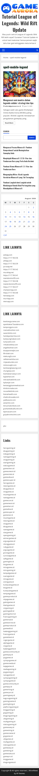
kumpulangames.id (11, 585)
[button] (3, 50)
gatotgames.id (9, 602)
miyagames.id (8, 599)
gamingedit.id (8, 611)
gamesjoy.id (8, 654)
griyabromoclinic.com (11, 414)
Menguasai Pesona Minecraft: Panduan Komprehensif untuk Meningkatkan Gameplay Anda (17, 150)
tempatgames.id (9, 573)
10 (6, 217)
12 (15, 217)
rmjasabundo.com (10, 362)
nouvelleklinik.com (10, 391)
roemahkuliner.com (11, 330)
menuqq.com (8, 301)
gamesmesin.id (9, 471)
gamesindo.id (8, 474)
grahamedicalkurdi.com (12, 408)
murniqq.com (8, 298)
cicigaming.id (8, 608)
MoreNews (33, 770)
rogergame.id (8, 640)
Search (6, 131)
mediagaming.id (9, 669)
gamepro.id (7, 756)
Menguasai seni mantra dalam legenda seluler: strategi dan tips (19, 84)
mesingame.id (8, 521)
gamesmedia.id (9, 663)
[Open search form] (37, 50)
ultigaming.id (8, 718)
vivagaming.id (8, 460)
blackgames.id (9, 605)
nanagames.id (9, 675)
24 (6, 226)
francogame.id (9, 634)
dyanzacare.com (9, 411)
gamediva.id (8, 509)
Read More (10, 123)
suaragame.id (8, 576)
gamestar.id (8, 515)
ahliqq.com (7, 261)
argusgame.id (8, 550)
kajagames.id (8, 666)
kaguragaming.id (10, 698)
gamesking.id (8, 730)
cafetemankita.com (11, 359)
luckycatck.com (9, 342)
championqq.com (10, 290)
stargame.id (8, 532)
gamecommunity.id (11, 684)
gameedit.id (8, 628)
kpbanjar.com (8, 382)
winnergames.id (9, 538)
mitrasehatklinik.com (11, 379)
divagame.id (8, 526)
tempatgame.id (9, 593)
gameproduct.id (9, 625)
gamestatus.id (9, 753)
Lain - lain (9, 94)
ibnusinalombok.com (11, 406)
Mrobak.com (8, 353)
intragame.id (8, 579)
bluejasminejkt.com (11, 350)
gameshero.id (8, 468)
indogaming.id (9, 454)
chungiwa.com (9, 371)
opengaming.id (9, 535)
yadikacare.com (9, 400)
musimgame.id (9, 518)
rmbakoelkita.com (10, 344)
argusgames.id (9, 541)
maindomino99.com (11, 278)
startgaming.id (9, 462)
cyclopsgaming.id (10, 678)
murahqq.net (8, 272)
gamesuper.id (8, 512)
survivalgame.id (9, 555)
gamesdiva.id (8, 477)
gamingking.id (9, 704)
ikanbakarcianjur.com (12, 374)
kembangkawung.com (12, 368)
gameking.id (8, 750)
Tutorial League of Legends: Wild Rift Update (19, 23)
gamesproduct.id (10, 596)
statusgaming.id (9, 724)
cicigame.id (7, 646)
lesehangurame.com (11, 321)
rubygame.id (8, 547)
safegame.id (8, 558)
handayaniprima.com (11, 336)
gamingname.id (9, 701)
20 (19, 222)
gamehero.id (8, 506)
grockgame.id (8, 553)
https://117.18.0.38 (10, 281)
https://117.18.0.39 (10, 263)
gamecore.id (8, 500)
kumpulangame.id (10, 590)
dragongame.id (9, 762)
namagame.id (8, 529)
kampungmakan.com (11, 339)
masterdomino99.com (12, 284)
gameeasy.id (8, 748)
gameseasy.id (8, 727)
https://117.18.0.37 (10, 287)
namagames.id (9, 497)
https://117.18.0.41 (10, 275)
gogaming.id (8, 713)
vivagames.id (8, 492)
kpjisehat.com (8, 376)
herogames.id (8, 483)
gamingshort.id (9, 614)
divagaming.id (8, 451)
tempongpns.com (10, 327)
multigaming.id (9, 721)
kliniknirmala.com (10, 388)
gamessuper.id (9, 480)
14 (24, 217)
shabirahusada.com (11, 397)
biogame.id (7, 587)
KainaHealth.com (10, 394)
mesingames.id (9, 486)
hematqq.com (8, 295)
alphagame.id (8, 643)
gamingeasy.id (9, 695)
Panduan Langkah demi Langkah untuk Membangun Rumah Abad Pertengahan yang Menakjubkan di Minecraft (19, 185)
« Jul (5, 235)
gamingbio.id (8, 561)
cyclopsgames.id (9, 660)
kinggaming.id (9, 710)
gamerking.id (8, 689)
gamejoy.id (7, 686)
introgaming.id (9, 570)
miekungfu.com (9, 356)
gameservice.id (9, 622)
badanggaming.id (10, 631)
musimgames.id (9, 494)
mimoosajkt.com (9, 365)
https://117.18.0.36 (10, 258)
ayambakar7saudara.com (13, 324)
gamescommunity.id (11, 652)
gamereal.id (8, 619)
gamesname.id (9, 733)
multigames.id (9, 742)
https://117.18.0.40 (10, 293)
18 (10, 222)
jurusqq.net (7, 266)
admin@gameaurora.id (13, 106)
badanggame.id (9, 649)
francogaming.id (9, 617)
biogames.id (8, 564)
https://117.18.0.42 (10, 269)
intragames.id (8, 567)
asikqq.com (7, 255)
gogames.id (8, 736)
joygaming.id (8, 672)
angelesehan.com (10, 347)
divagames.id (8, 489)
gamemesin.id (8, 503)
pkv (4, 426)
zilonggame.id (9, 544)
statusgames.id (9, 745)
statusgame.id (9, 465)
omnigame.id (8, 582)
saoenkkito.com (9, 333)
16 (33, 217)
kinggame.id (8, 759)
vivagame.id (8, 524)
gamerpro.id (8, 692)
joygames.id (8, 657)
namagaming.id (9, 457)
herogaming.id (9, 448)
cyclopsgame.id (9, 681)
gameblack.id (8, 637)
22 (29, 222)
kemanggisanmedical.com (13, 385)
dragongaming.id (10, 716)
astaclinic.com (8, 403)
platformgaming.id (10, 707)
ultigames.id (8, 739)
